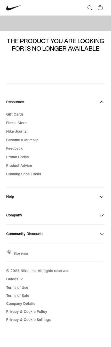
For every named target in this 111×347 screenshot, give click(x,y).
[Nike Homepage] (13, 8)
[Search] (89, 7)
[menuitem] (15, 279)
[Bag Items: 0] (100, 7)
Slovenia (20, 253)
